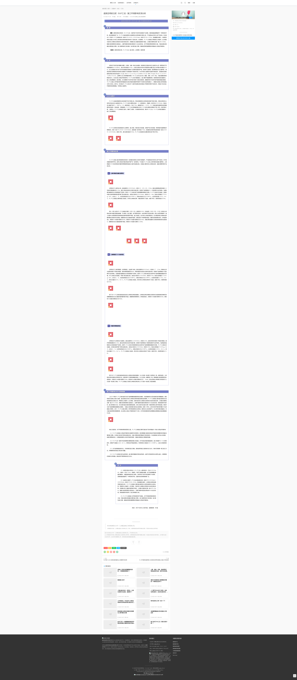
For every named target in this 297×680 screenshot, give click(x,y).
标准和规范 (121, 2)
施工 (115, 16)
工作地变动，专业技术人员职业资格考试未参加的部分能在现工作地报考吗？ (126, 601)
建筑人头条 (113, 2)
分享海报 (166, 552)
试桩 (131, 194)
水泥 (136, 35)
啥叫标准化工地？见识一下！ (158, 601)
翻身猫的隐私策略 (176, 648)
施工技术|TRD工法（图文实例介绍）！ (159, 622)
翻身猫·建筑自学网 (106, 640)
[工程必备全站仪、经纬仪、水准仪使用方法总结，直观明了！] (110, 593)
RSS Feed (175, 655)
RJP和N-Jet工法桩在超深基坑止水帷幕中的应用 (115, 560)
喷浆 (142, 443)
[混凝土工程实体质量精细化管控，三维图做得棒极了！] (110, 572)
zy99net (154, 650)
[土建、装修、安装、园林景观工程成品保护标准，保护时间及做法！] (143, 572)
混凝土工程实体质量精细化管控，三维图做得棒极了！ (125, 570)
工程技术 (135, 2)
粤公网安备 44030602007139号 (156, 674)
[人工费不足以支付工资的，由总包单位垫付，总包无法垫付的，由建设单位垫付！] (143, 593)
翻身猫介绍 (175, 641)
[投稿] (181, 2)
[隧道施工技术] (110, 582)
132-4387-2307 (155, 646)
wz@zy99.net (157, 644)
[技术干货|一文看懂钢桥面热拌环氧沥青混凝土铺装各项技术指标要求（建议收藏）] (110, 624)
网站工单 (156, 641)
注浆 (139, 16)
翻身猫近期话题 (176, 646)
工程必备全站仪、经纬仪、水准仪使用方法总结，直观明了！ (126, 591)
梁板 (151, 343)
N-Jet (131, 16)
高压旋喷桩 (143, 16)
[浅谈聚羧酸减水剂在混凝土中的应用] (143, 614)
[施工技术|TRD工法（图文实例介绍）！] (143, 624)
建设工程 (126, 526)
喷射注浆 (128, 21)
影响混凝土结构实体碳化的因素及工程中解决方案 (126, 611)
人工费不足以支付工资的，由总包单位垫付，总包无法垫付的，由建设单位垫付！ (159, 591)
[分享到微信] (105, 552)
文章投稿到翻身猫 (176, 650)
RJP (134, 16)
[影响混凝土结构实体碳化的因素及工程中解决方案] (110, 614)
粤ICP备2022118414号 (148, 673)
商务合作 (175, 653)
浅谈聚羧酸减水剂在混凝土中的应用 (159, 611)
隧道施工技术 (121, 580)
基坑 (130, 164)
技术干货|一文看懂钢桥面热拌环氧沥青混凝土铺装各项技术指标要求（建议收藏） (126, 622)
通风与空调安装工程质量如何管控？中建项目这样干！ (159, 580)
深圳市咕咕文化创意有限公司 (112, 645)
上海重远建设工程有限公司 (121, 528)
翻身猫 (131, 536)
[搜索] (185, 2)
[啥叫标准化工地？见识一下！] (143, 603)
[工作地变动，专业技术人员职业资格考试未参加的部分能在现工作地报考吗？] (110, 603)
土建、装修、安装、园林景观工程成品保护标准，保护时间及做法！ (159, 570)
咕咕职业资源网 (104, 2)
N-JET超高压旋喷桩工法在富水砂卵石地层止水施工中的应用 (154, 560)
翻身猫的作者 (175, 644)
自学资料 (129, 2)
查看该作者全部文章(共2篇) (183, 38)
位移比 (136, 16)
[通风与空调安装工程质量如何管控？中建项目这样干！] (143, 582)
